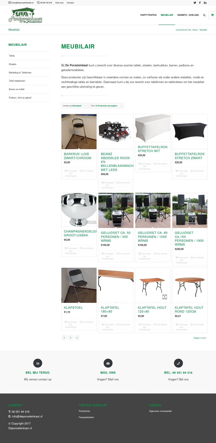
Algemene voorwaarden (160, 411)
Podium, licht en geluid (20, 97)
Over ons (59, 2)
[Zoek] (204, 15)
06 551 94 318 (46, 2)
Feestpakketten (86, 417)
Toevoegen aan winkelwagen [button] (71, 173)
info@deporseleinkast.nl (23, 2)
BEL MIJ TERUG (38, 372)
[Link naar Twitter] (194, 2)
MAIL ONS (108, 372)
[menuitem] (21, 3)
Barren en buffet (16, 89)
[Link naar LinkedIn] (205, 2)
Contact (70, 2)
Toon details (87, 170)
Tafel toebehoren (17, 80)
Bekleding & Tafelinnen (20, 72)
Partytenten (84, 411)
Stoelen (12, 64)
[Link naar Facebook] (199, 2)
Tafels (12, 55)
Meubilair (14, 29)
